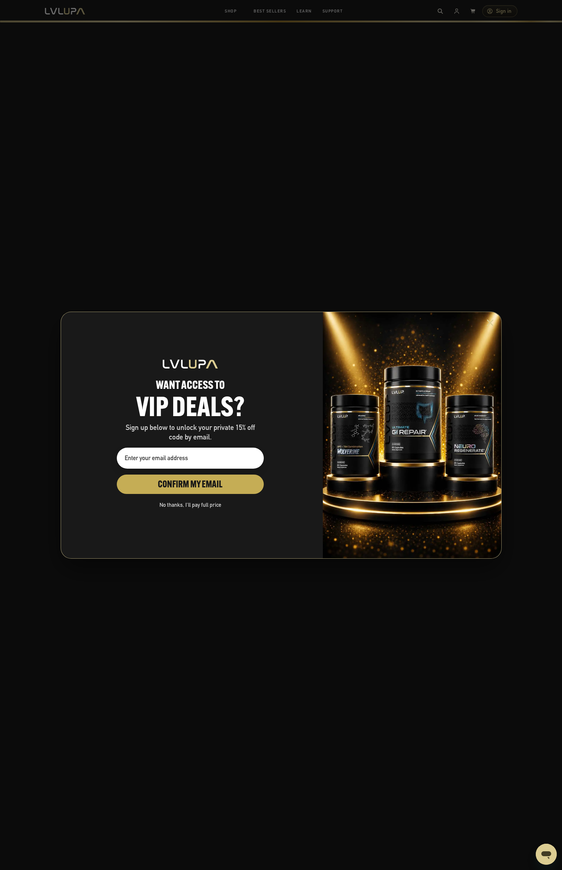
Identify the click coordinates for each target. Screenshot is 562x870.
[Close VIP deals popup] (490, 323)
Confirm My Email (190, 484)
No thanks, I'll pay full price (190, 505)
